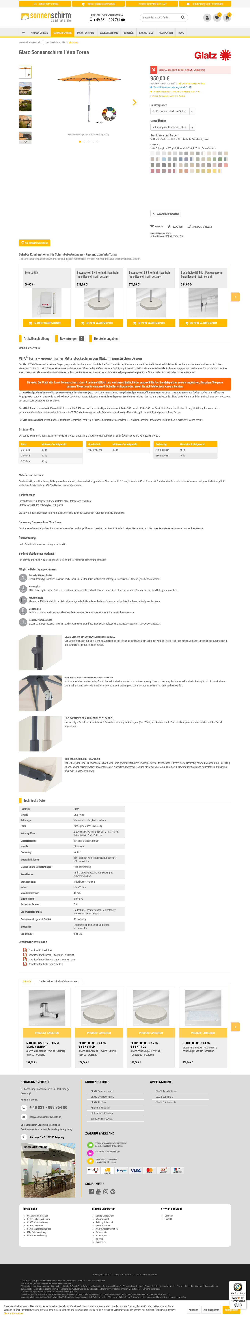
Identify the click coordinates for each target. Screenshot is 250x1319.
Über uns (168, 1215)
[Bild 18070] (84, 142)
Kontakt (168, 1218)
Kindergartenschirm (100, 1107)
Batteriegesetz (102, 1235)
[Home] (23, 33)
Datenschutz (101, 1232)
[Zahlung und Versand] (142, 1171)
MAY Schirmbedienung (37, 1235)
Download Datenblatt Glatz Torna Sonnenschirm (52, 959)
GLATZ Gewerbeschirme (102, 1096)
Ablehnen (193, 1310)
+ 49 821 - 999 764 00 (109, 19)
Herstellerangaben (106, 338)
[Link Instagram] (105, 1192)
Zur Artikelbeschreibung (36, 243)
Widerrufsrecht (102, 1218)
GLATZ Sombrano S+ (166, 1102)
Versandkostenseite (151, 1289)
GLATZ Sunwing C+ (165, 1096)
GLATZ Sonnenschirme (102, 1091)
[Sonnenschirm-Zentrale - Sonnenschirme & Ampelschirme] (46, 17)
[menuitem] (164, 18)
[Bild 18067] (97, 142)
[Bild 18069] (89, 142)
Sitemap (99, 1238)
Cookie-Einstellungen (105, 1215)
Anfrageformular (202, 226)
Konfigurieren (231, 1310)
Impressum (101, 1241)
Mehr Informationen (14, 1313)
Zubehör (27, 981)
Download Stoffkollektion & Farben (45, 964)
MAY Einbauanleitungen (37, 1232)
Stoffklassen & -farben (102, 1113)
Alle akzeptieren (211, 1310)
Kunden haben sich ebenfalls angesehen (58, 981)
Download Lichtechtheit (40, 950)
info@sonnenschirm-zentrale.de (45, 1117)
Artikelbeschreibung (37, 338)
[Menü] (244, 1283)
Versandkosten (70, 1281)
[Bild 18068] (93, 142)
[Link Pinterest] (112, 1192)
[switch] (238, 1305)
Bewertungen (71, 338)
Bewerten (177, 226)
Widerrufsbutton (103, 1225)
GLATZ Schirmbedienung (37, 1222)
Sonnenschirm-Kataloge (37, 1215)
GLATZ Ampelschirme (166, 1091)
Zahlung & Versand (104, 1222)
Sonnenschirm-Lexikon (102, 1118)
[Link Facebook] (91, 1192)
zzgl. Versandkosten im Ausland (191, 83)
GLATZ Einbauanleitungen (38, 1218)
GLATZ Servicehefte (35, 1225)
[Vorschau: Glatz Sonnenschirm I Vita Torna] (25, 72)
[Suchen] (182, 17)
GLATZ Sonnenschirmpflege (39, 1228)
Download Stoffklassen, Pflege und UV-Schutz (51, 955)
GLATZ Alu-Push (99, 1102)
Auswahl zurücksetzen (168, 213)
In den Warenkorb (47, 323)
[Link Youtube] (98, 1192)
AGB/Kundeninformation (107, 1228)
